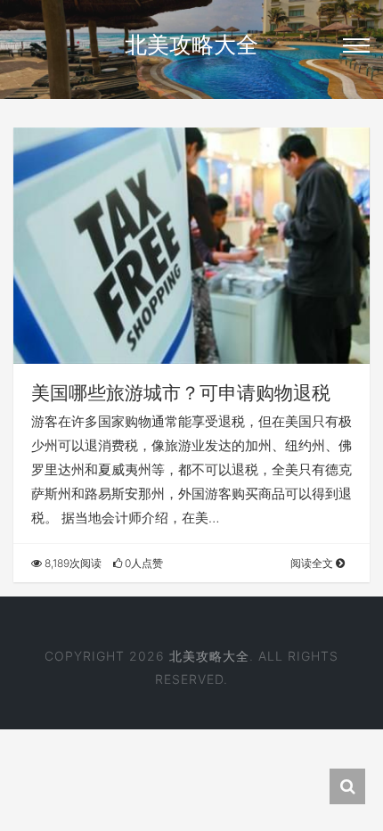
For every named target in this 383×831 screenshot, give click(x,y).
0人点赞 (142, 563)
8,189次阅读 (72, 563)
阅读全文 (313, 563)
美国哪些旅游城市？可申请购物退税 (180, 393)
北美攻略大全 (191, 44)
